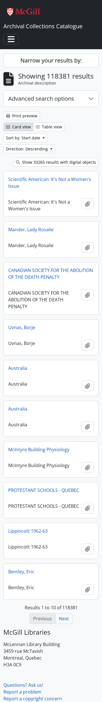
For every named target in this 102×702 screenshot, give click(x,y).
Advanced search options (41, 98)
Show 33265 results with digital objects (58, 162)
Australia (17, 368)
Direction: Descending (27, 149)
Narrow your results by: (51, 60)
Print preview (24, 115)
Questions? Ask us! (23, 685)
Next (64, 618)
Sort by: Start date (23, 138)
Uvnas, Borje (21, 327)
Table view (51, 126)
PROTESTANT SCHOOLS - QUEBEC (43, 490)
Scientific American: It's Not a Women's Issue (49, 182)
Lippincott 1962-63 (28, 531)
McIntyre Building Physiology (38, 449)
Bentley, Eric (21, 572)
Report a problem (22, 692)
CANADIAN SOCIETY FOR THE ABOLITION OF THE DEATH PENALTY (50, 273)
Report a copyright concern (32, 698)
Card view (21, 126)
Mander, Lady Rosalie (31, 229)
